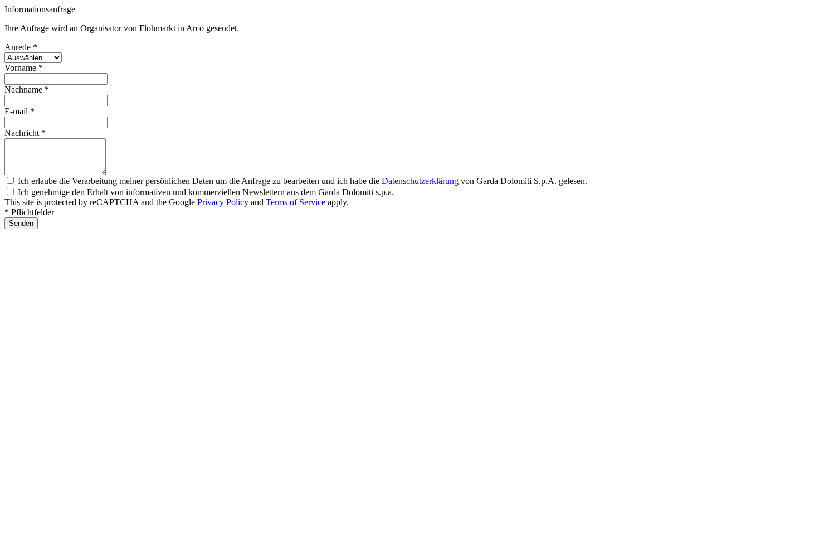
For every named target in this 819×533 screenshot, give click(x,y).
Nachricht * (25, 133)
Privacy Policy (222, 202)
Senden (21, 223)
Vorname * (23, 67)
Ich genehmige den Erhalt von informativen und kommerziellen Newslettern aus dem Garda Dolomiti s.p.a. (206, 192)
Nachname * (26, 89)
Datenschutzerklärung (420, 181)
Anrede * (20, 47)
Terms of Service (295, 202)
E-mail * (19, 111)
